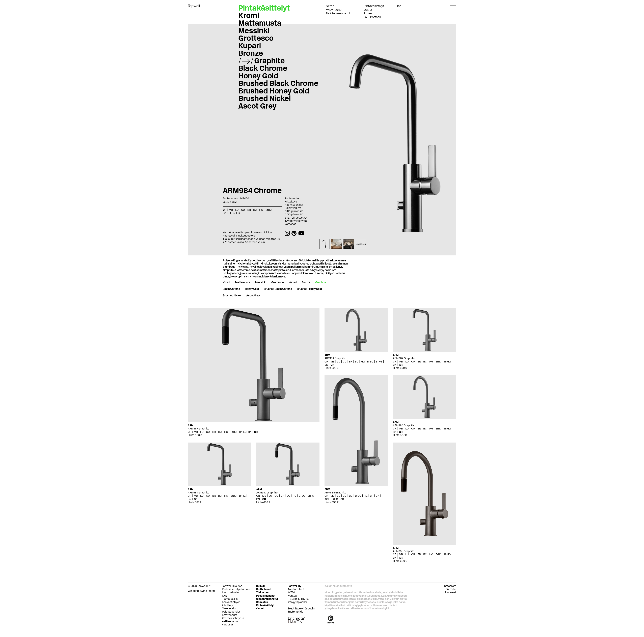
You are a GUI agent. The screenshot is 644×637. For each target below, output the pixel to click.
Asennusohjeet (294, 204)
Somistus (262, 602)
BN (250, 431)
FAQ (224, 595)
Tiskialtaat (263, 592)
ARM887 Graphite (198, 428)
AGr (327, 499)
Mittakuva (291, 201)
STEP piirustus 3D (296, 217)
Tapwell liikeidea (232, 586)
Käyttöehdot (229, 615)
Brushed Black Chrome (278, 83)
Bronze (250, 53)
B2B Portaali (372, 17)
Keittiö (330, 6)
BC (220, 431)
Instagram (450, 586)
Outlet (368, 10)
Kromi (248, 15)
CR (189, 431)
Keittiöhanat (263, 589)
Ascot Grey (257, 105)
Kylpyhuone (333, 10)
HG (226, 431)
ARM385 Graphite (403, 551)
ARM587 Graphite (267, 492)
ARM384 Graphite (403, 425)
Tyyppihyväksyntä (296, 220)
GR (256, 431)
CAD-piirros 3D (294, 214)
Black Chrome (262, 68)
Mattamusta (259, 22)
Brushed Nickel (264, 98)
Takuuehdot (229, 608)
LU (202, 431)
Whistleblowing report (201, 590)
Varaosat (290, 224)
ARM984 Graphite (404, 358)
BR (214, 431)
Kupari (249, 45)
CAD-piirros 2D (294, 211)
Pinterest (450, 592)
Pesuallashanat (265, 595)
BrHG (242, 431)
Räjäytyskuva (293, 208)
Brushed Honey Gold (273, 90)
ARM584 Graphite (198, 492)
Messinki (254, 30)
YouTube (451, 589)
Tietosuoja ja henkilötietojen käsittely (231, 602)
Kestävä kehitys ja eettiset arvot (233, 620)
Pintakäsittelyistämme (236, 589)
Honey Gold (258, 75)
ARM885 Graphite (335, 492)
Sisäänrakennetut (338, 13)
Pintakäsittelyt (374, 6)
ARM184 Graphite (335, 358)
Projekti (369, 13)
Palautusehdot (231, 611)
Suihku (260, 586)
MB (196, 431)
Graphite (269, 60)
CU (208, 431)
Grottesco (256, 38)
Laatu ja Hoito (230, 592)
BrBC (233, 431)
